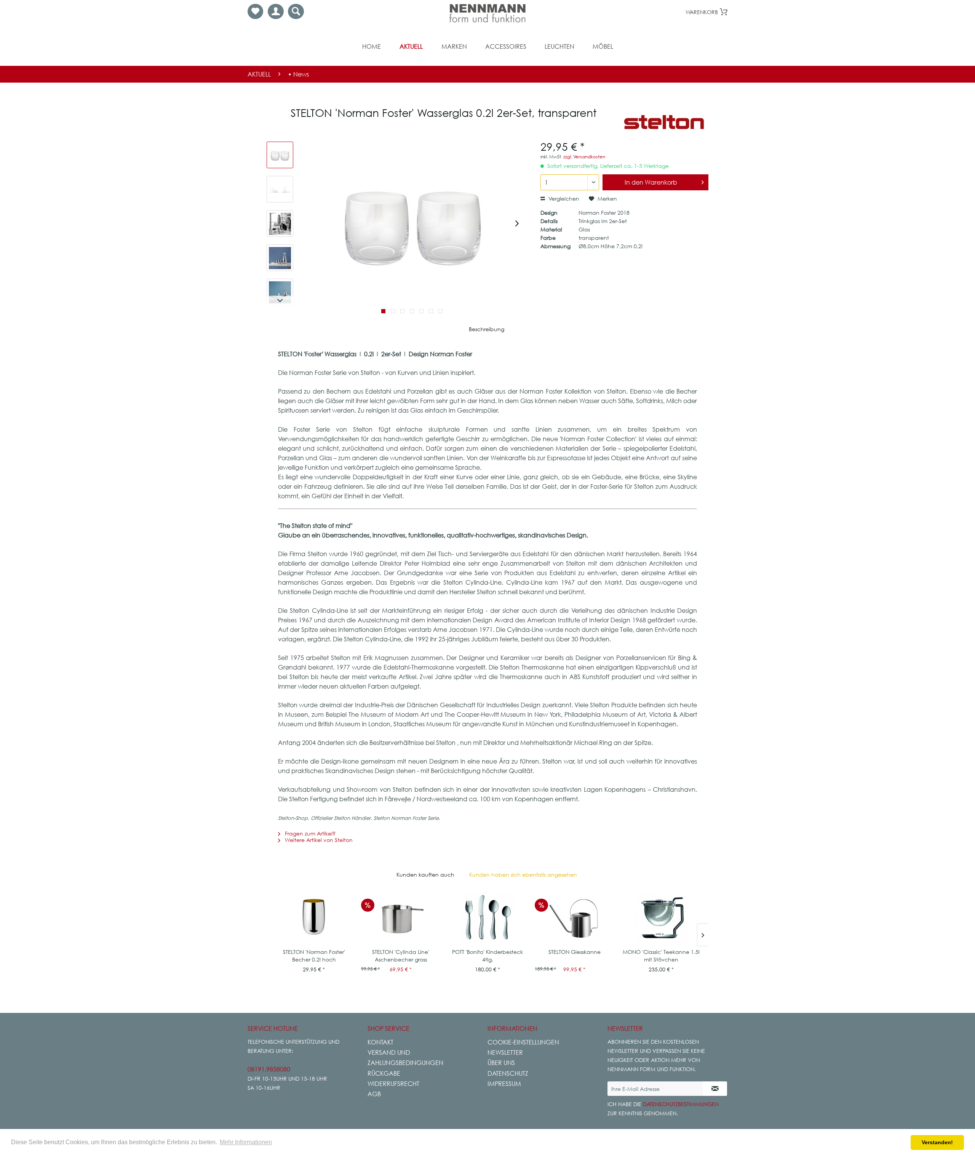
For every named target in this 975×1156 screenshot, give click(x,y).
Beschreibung (486, 329)
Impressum (504, 1083)
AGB (374, 1094)
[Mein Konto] (276, 11)
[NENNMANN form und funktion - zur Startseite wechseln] (487, 13)
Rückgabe (384, 1073)
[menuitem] (255, 11)
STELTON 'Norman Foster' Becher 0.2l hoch (314, 956)
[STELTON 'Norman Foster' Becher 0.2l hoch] (313, 917)
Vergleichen (563, 198)
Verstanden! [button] (937, 1142)
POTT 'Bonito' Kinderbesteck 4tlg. (487, 956)
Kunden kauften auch (425, 874)
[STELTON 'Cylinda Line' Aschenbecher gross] (400, 917)
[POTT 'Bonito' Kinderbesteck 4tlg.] (487, 917)
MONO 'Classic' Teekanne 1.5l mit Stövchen (661, 956)
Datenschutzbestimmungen (681, 1104)
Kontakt (380, 1042)
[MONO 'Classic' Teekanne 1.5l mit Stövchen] (661, 917)
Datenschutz (508, 1073)
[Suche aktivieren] (296, 11)
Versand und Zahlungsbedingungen (405, 1058)
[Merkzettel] (255, 11)
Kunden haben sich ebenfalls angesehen (523, 874)
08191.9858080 (269, 1069)
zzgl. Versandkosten (584, 156)
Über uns (501, 1063)
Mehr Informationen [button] (246, 1142)
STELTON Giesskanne (574, 952)
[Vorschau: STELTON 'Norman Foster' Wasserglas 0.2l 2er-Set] (280, 155)
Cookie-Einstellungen (523, 1042)
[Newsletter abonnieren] (715, 1088)
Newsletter (505, 1052)
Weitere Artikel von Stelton (318, 840)
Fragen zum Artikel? (309, 833)
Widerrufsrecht (393, 1083)
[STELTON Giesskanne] (574, 917)
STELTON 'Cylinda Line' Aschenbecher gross (400, 956)
